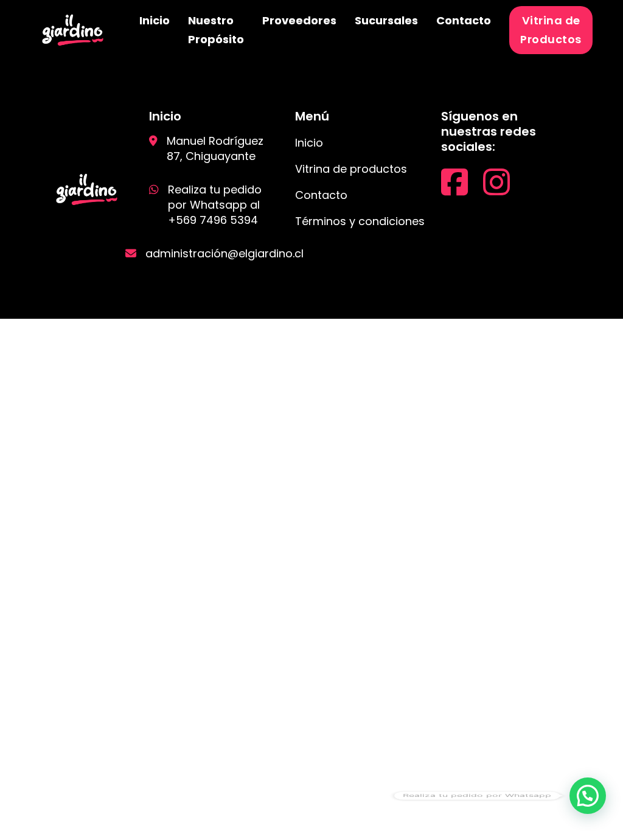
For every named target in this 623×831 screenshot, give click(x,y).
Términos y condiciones (360, 221)
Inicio (154, 20)
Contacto (463, 20)
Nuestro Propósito (216, 30)
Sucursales (386, 20)
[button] (587, 795)
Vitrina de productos (351, 168)
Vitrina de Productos (551, 30)
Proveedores (299, 20)
